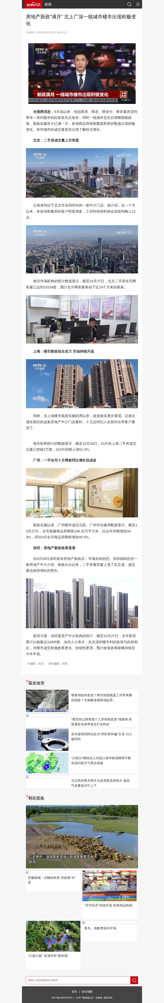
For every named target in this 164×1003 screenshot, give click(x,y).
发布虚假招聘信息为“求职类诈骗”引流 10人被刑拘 (101, 736)
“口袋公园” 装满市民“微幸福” (48, 955)
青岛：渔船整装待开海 (100, 928)
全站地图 (87, 991)
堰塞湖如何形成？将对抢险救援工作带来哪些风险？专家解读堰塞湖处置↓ (101, 697)
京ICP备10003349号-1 (62, 998)
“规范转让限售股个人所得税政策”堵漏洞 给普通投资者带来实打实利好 (101, 722)
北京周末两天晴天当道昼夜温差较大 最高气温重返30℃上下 (100, 783)
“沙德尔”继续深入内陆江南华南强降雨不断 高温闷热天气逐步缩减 (101, 760)
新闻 (48, 4)
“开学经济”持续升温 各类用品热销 (108, 905)
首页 (74, 991)
